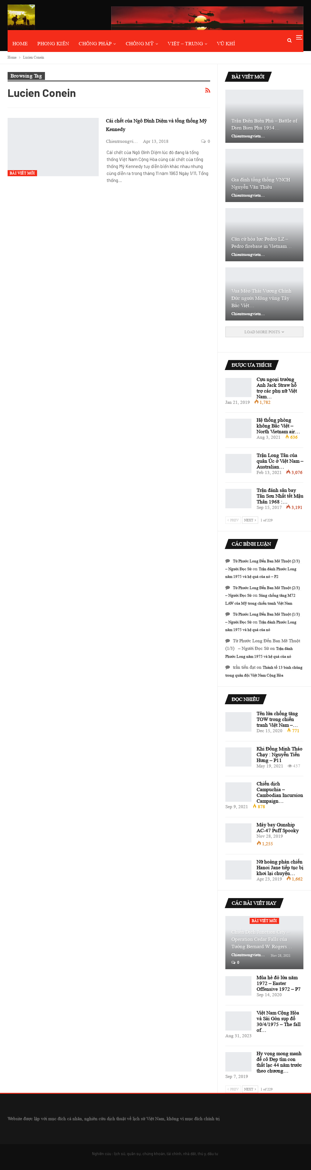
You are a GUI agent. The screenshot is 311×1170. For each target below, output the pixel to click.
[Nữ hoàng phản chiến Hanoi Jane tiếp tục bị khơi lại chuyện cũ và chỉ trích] (238, 870)
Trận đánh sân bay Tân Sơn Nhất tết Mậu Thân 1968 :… (280, 496)
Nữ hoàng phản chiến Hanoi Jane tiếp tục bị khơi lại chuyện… (280, 867)
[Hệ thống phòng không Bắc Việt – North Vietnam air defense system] (238, 428)
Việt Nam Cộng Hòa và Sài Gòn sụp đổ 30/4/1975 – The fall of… (279, 1021)
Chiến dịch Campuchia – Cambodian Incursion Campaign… (280, 792)
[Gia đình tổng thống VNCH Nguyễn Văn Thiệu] (264, 175)
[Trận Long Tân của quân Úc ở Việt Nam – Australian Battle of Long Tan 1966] (238, 463)
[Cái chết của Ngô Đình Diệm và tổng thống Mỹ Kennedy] (53, 147)
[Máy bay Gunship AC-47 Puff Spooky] (238, 833)
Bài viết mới (22, 173)
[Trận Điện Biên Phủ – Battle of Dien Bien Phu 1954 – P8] (264, 116)
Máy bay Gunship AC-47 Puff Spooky (278, 827)
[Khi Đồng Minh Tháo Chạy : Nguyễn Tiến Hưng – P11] (238, 757)
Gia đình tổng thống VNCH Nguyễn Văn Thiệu (260, 183)
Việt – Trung (185, 43)
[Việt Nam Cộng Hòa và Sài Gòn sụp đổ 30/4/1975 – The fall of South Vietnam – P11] (238, 1021)
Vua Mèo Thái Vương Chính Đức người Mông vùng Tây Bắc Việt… (261, 298)
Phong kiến (53, 43)
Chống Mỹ (140, 43)
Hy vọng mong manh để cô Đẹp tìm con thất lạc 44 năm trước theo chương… (279, 1062)
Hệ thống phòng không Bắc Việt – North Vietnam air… (278, 425)
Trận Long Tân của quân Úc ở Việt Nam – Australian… (280, 461)
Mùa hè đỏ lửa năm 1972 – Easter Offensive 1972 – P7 (279, 983)
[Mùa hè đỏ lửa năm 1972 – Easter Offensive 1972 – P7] (238, 986)
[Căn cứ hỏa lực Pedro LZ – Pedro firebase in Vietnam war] (264, 235)
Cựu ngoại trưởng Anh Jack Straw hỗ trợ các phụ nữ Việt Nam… (277, 388)
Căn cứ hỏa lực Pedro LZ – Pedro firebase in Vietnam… (261, 242)
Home (20, 43)
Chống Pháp (95, 43)
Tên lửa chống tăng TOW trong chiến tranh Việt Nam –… (277, 719)
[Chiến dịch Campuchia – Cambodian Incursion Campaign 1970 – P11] (238, 792)
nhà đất (189, 1153)
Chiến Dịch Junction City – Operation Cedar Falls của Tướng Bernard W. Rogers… (261, 939)
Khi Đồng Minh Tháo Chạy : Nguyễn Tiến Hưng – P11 (279, 754)
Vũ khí (226, 43)
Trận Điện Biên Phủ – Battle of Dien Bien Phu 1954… (264, 124)
